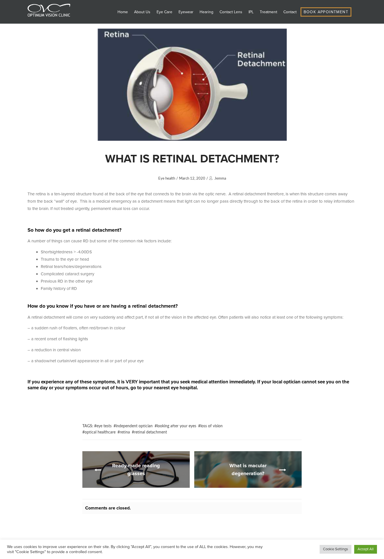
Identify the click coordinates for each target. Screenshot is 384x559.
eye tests (104, 426)
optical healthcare (100, 432)
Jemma (220, 178)
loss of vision (211, 426)
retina (125, 432)
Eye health (166, 178)
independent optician (134, 426)
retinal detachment (150, 432)
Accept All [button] (366, 549)
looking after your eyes (176, 426)
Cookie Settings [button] (335, 549)
